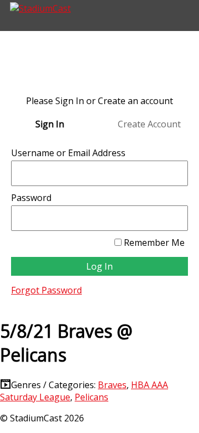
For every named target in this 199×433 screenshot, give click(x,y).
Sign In (49, 124)
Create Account (149, 124)
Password (31, 198)
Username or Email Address (68, 153)
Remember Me (153, 242)
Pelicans (91, 397)
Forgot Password (46, 290)
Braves (112, 385)
